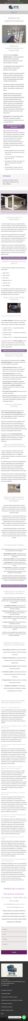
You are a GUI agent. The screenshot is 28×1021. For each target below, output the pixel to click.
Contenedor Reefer (6, 993)
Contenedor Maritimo (6, 990)
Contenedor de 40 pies (6, 1006)
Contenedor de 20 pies (6, 1003)
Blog (2, 1013)
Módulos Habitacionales (7, 1010)
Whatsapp (18, 922)
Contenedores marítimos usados (9, 997)
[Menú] (16, 12)
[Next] (27, 202)
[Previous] (1, 202)
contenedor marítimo (21, 456)
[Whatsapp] (24, 1017)
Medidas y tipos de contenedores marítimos (12, 1000)
